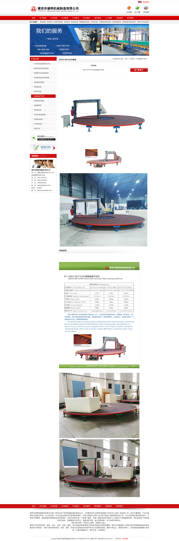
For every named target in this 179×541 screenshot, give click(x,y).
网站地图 (145, 8)
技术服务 (86, 18)
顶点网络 (125, 539)
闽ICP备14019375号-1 (105, 539)
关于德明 (42, 18)
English (146, 2)
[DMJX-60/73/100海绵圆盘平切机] (103, 109)
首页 (33, 18)
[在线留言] (43, 148)
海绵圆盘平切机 (142, 59)
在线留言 (119, 18)
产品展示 (75, 18)
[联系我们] (43, 138)
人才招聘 (108, 18)
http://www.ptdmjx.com (44, 190)
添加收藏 (136, 8)
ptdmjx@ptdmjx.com (44, 185)
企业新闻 (64, 18)
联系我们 (130, 18)
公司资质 (53, 18)
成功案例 (97, 18)
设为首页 (129, 8)
